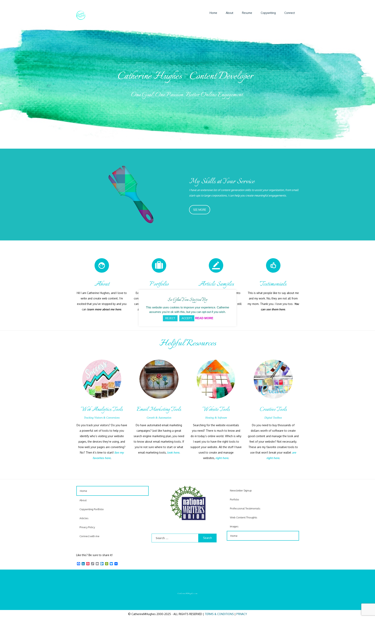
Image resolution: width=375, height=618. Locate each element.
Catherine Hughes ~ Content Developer (185, 76)
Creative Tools (273, 409)
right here (221, 458)
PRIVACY (241, 614)
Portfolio (159, 284)
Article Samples (216, 284)
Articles (83, 518)
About (229, 12)
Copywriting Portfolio (91, 509)
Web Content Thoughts (243, 517)
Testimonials (273, 284)
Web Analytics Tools (102, 409)
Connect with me (89, 536)
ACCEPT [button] (187, 318)
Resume (247, 12)
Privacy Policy (87, 527)
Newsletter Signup (241, 490)
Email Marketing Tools (159, 409)
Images (234, 526)
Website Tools (216, 409)
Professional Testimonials (245, 508)
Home (213, 12)
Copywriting (268, 12)
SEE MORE (199, 209)
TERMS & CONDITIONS (219, 614)
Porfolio (234, 499)
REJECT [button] (170, 318)
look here (173, 452)
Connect (289, 12)
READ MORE (204, 318)
